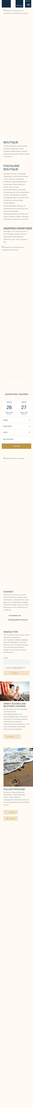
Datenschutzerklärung (19, 667)
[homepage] (6, 4)
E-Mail (6, 658)
